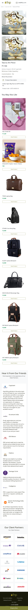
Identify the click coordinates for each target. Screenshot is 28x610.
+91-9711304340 (14, 604)
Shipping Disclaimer (7, 600)
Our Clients (14, 602)
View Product (14, 137)
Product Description (11, 80)
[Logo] (8, 2)
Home (2, 6)
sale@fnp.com (22, 2)
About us (20, 600)
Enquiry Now (14, 608)
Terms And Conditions (7, 598)
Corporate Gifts (8, 6)
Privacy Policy (20, 598)
